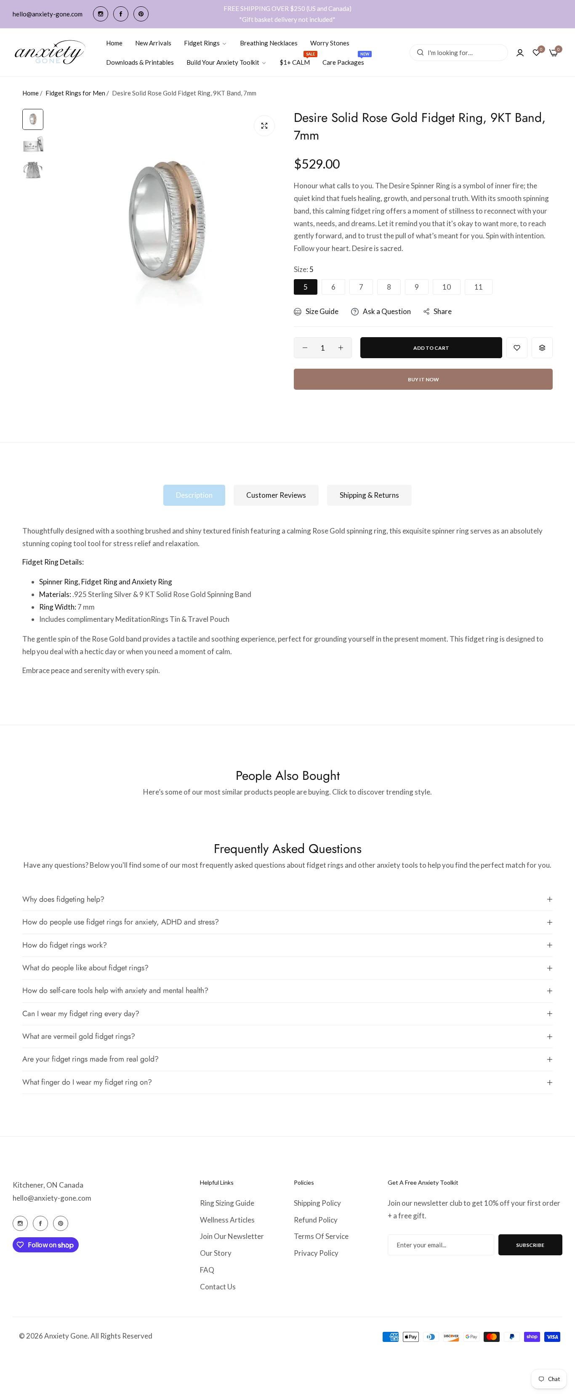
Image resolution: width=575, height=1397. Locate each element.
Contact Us (218, 1286)
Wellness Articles (227, 1219)
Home (30, 93)
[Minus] (305, 347)
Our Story (216, 1253)
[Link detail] (100, 13)
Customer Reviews (276, 495)
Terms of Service (321, 1236)
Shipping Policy (317, 1203)
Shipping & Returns (369, 495)
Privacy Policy (316, 1253)
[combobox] (459, 52)
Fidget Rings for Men (75, 93)
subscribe (530, 1245)
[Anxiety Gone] (50, 52)
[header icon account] (520, 52)
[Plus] (340, 347)
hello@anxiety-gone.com (52, 1198)
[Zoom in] (264, 125)
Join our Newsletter (232, 1236)
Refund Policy (316, 1219)
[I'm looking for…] (418, 52)
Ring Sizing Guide (227, 1203)
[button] (516, 347)
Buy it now (423, 379)
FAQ (207, 1269)
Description (194, 495)
